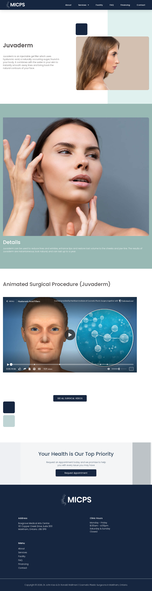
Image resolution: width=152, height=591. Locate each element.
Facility (99, 5)
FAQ (112, 5)
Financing (125, 5)
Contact (141, 5)
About (68, 5)
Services (82, 5)
